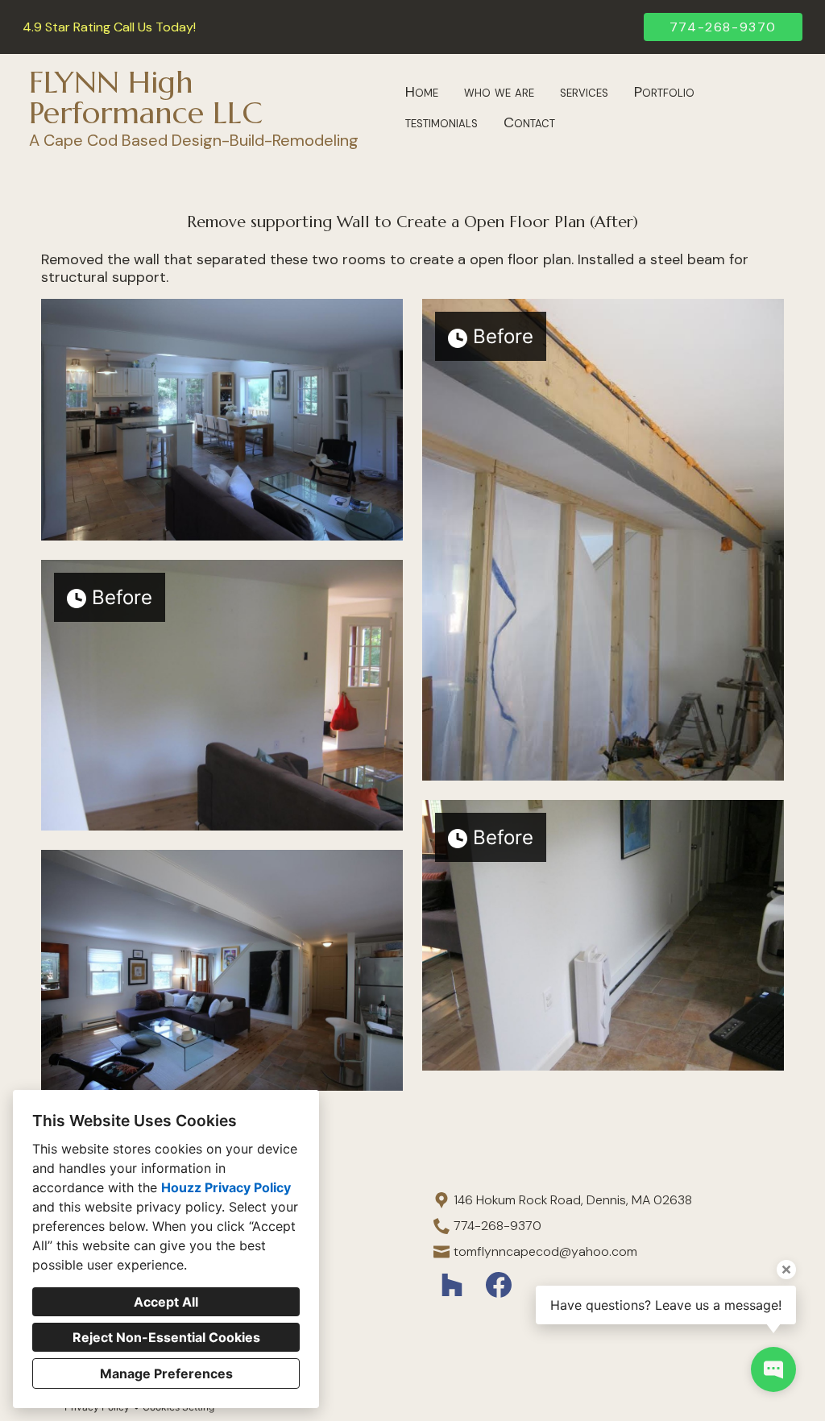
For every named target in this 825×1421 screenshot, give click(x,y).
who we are (499, 92)
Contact (529, 122)
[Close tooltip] (786, 1269)
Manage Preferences (166, 1373)
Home (421, 92)
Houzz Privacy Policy (226, 1187)
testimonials (441, 122)
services (584, 92)
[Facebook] (498, 1285)
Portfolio (664, 92)
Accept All (166, 1302)
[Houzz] (452, 1285)
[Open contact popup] (773, 1369)
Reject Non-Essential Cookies (166, 1337)
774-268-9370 (723, 27)
